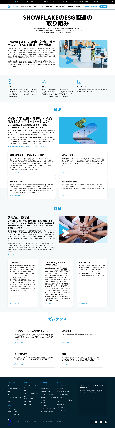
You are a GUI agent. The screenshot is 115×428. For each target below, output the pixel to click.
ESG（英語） (44, 405)
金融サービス (27, 390)
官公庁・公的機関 (28, 399)
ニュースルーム (45, 403)
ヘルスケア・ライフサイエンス (32, 393)
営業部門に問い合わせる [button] (91, 6)
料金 (9, 401)
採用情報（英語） (45, 389)
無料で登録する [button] (96, 2)
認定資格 (59, 397)
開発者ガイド (60, 404)
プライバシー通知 (16, 421)
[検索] (82, 6)
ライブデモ (60, 389)
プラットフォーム (12, 386)
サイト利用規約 (25, 421)
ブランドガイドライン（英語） (48, 397)
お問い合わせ (44, 400)
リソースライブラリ (62, 386)
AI (8, 394)
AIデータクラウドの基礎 (63, 391)
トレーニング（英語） (62, 394)
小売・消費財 (27, 401)
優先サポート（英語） (13, 412)
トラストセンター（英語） (47, 394)
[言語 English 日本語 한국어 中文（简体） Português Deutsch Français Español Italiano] (79, 6)
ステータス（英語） (12, 414)
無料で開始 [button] (103, 6)
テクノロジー (27, 404)
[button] (113, 2)
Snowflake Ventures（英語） (48, 408)
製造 (25, 396)
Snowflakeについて (46, 386)
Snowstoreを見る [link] (15, 195)
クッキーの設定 (41, 421)
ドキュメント (60, 407)
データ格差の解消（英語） (47, 411)
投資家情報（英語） (46, 391)
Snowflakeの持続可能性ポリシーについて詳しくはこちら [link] (26, 146)
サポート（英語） (12, 409)
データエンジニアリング (14, 389)
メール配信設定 (33, 421)
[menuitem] (24, 6)
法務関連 (59, 421)
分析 (9, 391)
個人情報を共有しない (50, 421)
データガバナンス (61, 410)
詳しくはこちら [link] (14, 172)
